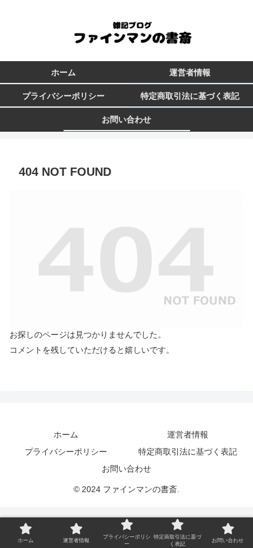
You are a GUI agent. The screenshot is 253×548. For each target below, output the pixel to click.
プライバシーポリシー (66, 451)
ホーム (66, 434)
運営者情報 (187, 434)
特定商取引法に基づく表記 (187, 451)
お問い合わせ (126, 468)
